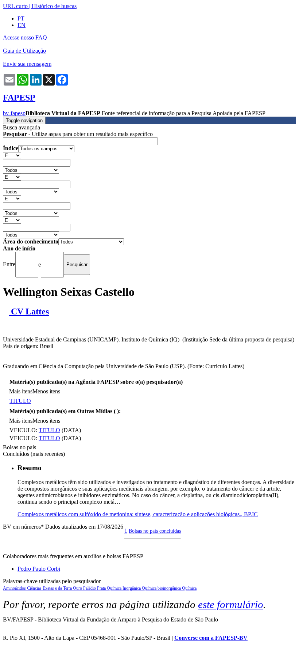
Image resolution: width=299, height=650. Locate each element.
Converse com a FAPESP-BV (211, 638)
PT (21, 18)
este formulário (230, 604)
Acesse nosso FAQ (25, 37)
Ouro (78, 588)
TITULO (20, 401)
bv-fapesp (14, 113)
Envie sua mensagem (27, 64)
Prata (102, 588)
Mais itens (20, 391)
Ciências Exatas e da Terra (50, 588)
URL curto (15, 6)
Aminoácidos (15, 588)
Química (189, 588)
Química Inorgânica (124, 588)
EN (22, 25)
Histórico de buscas (54, 6)
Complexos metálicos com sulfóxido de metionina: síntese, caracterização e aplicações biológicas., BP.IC (138, 514)
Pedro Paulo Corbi (39, 569)
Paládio (90, 588)
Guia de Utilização (24, 51)
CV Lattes (29, 311)
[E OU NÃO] (12, 155)
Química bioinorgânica (162, 588)
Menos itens (46, 391)
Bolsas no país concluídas (155, 531)
